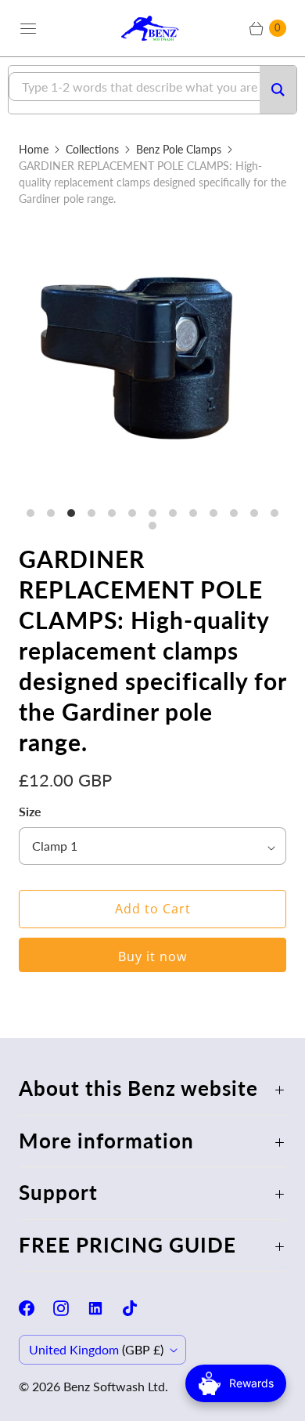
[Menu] (28, 28)
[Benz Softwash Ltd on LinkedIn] (105, 1308)
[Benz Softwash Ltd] (152, 28)
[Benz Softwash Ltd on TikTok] (139, 1308)
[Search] (278, 90)
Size (30, 811)
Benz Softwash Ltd (114, 1386)
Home (33, 149)
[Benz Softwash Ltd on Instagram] (70, 1308)
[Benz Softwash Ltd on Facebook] (36, 1308)
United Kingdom (96, 1349)
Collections (92, 149)
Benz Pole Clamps (178, 149)
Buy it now (152, 956)
